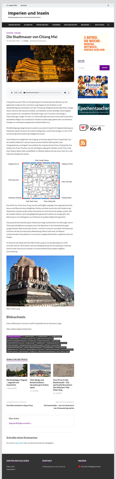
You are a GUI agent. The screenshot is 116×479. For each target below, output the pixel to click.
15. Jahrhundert (55, 336)
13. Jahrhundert (28, 336)
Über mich (10, 466)
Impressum (10, 469)
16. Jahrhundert (13, 338)
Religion (41, 349)
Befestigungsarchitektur (17, 341)
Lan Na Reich (55, 345)
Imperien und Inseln (28, 13)
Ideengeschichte (53, 343)
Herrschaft (41, 343)
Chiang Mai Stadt (43, 341)
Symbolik (33, 352)
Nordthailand (60, 347)
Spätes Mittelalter (52, 349)
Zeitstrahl (99, 25)
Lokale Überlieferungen (33, 347)
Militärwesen (48, 347)
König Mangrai (12, 345)
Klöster (63, 343)
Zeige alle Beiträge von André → (20, 423)
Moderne (56, 25)
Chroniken (55, 341)
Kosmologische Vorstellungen (31, 345)
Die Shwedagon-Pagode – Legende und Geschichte (16, 382)
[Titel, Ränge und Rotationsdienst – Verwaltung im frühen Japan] (40, 371)
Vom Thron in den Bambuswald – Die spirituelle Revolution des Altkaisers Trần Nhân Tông (62, 385)
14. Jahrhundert (42, 336)
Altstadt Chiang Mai (28, 338)
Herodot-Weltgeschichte (90, 466)
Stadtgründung (67, 349)
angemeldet (18, 443)
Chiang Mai (32, 341)
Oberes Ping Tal (12, 349)
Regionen (85, 25)
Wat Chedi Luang (63, 352)
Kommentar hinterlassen (38, 41)
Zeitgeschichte (70, 25)
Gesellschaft (31, 343)
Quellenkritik (31, 349)
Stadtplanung (12, 352)
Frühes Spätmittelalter (15, 343)
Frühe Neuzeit (42, 25)
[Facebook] (108, 5)
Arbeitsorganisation (45, 338)
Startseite (24, 5)
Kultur (47, 345)
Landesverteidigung (15, 347)
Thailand (17, 33)
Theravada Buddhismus (46, 352)
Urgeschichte (14, 25)
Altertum (28, 25)
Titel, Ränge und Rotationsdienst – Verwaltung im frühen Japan (39, 384)
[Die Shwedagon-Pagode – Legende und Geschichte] (16, 371)
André (26, 41)
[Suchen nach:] (94, 67)
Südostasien (23, 352)
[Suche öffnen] (108, 25)
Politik (22, 349)
